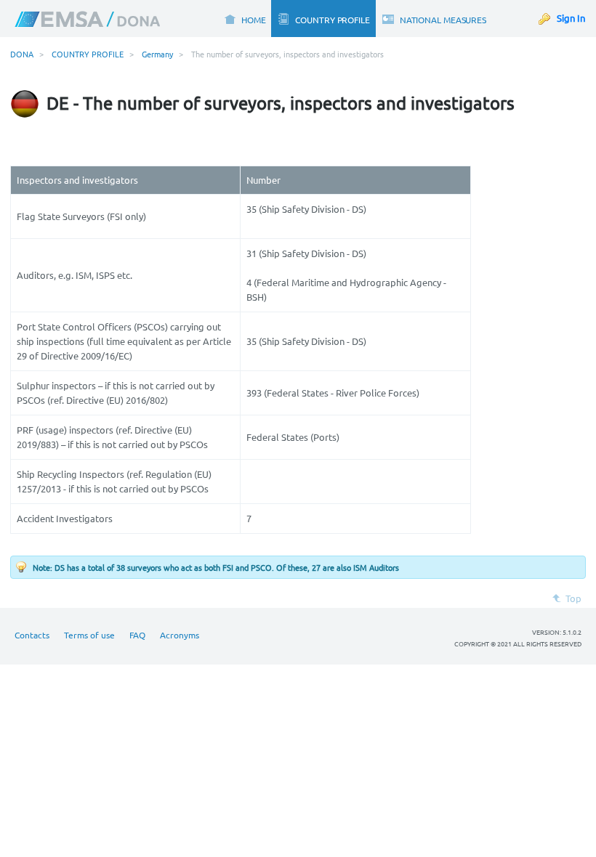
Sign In (571, 18)
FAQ (137, 635)
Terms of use (89, 635)
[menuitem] (244, 18)
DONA (21, 54)
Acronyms (179, 635)
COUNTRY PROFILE (88, 54)
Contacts (32, 635)
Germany (157, 54)
